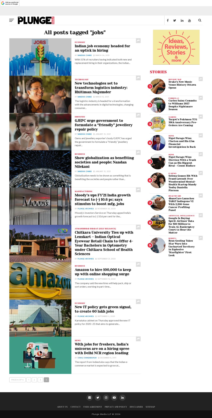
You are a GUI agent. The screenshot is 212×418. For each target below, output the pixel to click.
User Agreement (92, 407)
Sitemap (150, 407)
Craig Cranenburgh (87, 358)
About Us (62, 407)
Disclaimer (136, 407)
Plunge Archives (86, 209)
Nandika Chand (85, 55)
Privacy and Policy (116, 407)
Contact (75, 407)
